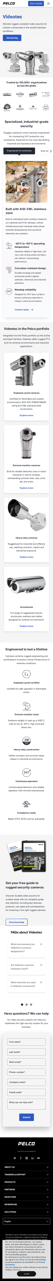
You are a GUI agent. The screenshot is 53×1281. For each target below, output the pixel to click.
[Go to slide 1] (22, 1004)
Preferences (16, 1270)
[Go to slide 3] (31, 1004)
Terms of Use (25, 1260)
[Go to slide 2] (26, 1004)
